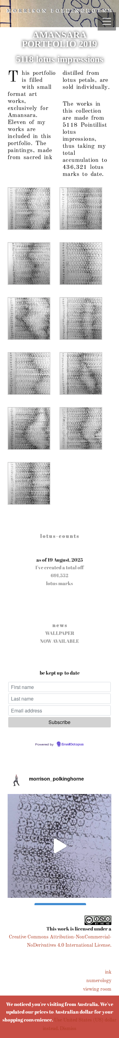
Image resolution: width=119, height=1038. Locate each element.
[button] (34, 213)
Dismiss (68, 1028)
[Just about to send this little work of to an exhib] (59, 846)
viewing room (97, 989)
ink (108, 972)
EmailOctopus (73, 744)
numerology (98, 980)
